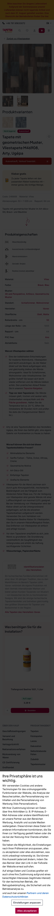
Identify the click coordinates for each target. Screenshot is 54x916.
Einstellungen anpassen (27, 902)
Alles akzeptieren (27, 910)
